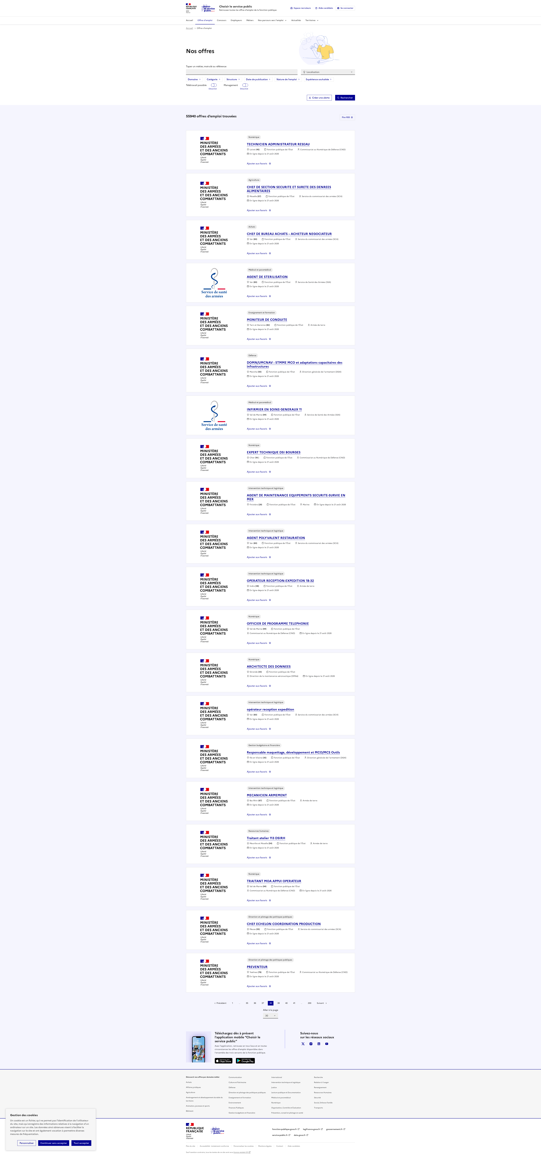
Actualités (296, 20)
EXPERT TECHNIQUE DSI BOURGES (274, 452)
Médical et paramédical (281, 1097)
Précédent (221, 1003)
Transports (318, 1108)
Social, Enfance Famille (323, 1102)
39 (278, 1003)
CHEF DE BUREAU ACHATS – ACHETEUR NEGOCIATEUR (289, 234)
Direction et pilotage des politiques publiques (247, 1092)
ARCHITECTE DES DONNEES (269, 666)
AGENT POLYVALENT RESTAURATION (276, 538)
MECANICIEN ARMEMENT (267, 795)
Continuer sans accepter (53, 1143)
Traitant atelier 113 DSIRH (266, 838)
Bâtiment (189, 1111)
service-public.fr (280, 1135)
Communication (235, 1077)
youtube (327, 1044)
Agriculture (190, 1092)
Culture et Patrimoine (237, 1082)
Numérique (276, 1102)
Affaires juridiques (193, 1087)
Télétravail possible (196, 85)
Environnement (235, 1102)
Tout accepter (81, 1143)
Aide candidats (326, 8)
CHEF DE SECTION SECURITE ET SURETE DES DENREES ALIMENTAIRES (289, 189)
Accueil (189, 20)
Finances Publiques (236, 1108)
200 (309, 1003)
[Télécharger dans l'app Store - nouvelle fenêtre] (223, 1061)
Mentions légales (265, 1146)
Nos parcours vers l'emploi (270, 20)
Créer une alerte (321, 97)
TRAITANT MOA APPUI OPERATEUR (274, 881)
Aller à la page (270, 1010)
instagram (311, 1044)
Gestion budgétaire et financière (242, 1113)
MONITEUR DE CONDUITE (267, 319)
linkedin (319, 1044)
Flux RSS (346, 117)
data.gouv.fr (300, 1135)
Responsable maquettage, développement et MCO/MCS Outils (293, 752)
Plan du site (190, 1146)
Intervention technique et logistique (285, 1082)
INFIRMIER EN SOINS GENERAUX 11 (274, 409)
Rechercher (347, 97)
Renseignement (320, 1087)
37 (263, 1003)
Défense (232, 1087)
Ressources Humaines (323, 1092)
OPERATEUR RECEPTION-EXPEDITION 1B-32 (280, 580)
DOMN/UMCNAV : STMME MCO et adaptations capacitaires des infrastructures (294, 364)
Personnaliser (27, 1143)
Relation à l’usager (321, 1082)
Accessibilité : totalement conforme (214, 1146)
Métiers (249, 20)
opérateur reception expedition (270, 709)
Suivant (320, 1003)
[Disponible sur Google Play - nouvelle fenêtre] (245, 1061)
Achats (189, 1082)
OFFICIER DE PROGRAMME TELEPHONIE (278, 623)
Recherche (318, 1077)
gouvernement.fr (334, 1129)
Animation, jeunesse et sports (198, 1106)
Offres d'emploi (205, 20)
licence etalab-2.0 (241, 1152)
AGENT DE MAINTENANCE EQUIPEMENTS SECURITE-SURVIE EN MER (296, 497)
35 (247, 1003)
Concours (221, 20)
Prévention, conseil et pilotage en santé (287, 1113)
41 (294, 1003)
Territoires (310, 20)
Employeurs (236, 20)
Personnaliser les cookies (244, 1146)
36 (255, 1003)
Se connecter (347, 8)
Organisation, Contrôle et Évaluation (286, 1108)
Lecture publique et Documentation (286, 1092)
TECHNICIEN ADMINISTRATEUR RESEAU (278, 144)
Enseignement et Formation (240, 1097)
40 (286, 1003)
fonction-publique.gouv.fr (284, 1129)
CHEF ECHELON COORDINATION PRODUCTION (284, 924)
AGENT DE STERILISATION (267, 277)
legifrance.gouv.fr (311, 1129)
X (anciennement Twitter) (303, 1044)
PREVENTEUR (257, 967)
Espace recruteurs (302, 8)
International (276, 1077)
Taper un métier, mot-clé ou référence (206, 66)
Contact (279, 1146)
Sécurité (317, 1097)
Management (231, 85)
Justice (274, 1087)
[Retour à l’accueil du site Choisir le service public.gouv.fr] (217, 1133)
